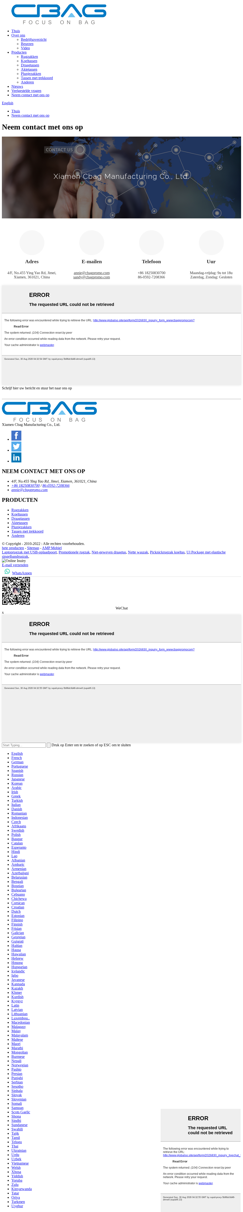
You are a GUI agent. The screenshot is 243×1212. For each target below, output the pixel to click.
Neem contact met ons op (30, 95)
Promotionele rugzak (74, 552)
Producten (19, 52)
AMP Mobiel (52, 548)
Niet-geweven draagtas (109, 552)
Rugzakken (29, 57)
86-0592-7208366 (56, 486)
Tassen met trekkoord (37, 78)
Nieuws (17, 86)
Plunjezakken (31, 74)
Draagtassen (30, 65)
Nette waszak (138, 552)
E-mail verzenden (15, 565)
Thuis (15, 31)
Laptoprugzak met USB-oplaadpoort (29, 552)
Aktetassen (29, 69)
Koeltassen (29, 61)
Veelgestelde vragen (26, 91)
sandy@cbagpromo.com (91, 277)
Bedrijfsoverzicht (34, 39)
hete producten (13, 548)
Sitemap (33, 548)
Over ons (18, 35)
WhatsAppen (22, 573)
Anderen (27, 82)
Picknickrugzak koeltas (167, 552)
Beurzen (27, 44)
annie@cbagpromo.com (92, 273)
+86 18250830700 (25, 486)
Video (25, 48)
